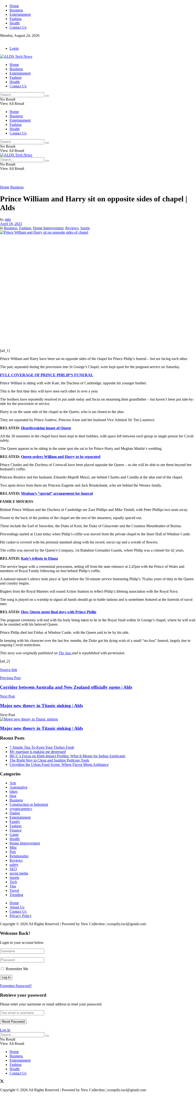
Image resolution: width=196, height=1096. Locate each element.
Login (14, 48)
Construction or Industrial (29, 804)
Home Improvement (48, 228)
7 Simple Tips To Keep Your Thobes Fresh (42, 747)
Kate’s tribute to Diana (39, 558)
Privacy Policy (21, 916)
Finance (16, 830)
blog (13, 796)
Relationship (19, 856)
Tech (13, 882)
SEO (13, 869)
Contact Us (18, 27)
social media (19, 873)
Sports (85, 228)
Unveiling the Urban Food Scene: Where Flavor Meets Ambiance (59, 765)
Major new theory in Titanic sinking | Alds (41, 728)
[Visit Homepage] (16, 56)
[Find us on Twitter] (2, 40)
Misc (13, 847)
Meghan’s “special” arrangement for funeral (57, 493)
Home (14, 6)
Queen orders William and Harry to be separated (60, 457)
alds (8, 219)
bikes (13, 792)
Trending (16, 895)
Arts (13, 783)
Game (14, 835)
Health (15, 23)
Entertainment (20, 14)
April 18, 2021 (11, 224)
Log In (5, 1030)
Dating (15, 813)
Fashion (16, 19)
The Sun (65, 653)
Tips (13, 886)
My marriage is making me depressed (38, 752)
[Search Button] (47, 96)
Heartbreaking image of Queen (46, 428)
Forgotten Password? (16, 986)
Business (16, 10)
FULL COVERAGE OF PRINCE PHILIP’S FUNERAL (46, 375)
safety (14, 865)
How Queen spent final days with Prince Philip (58, 612)
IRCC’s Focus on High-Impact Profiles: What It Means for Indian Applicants (67, 756)
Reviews (71, 228)
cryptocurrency (21, 809)
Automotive (18, 787)
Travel (14, 890)
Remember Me (17, 969)
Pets (13, 852)
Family (15, 822)
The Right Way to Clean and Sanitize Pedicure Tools (49, 760)
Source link (8, 670)
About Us (17, 907)
